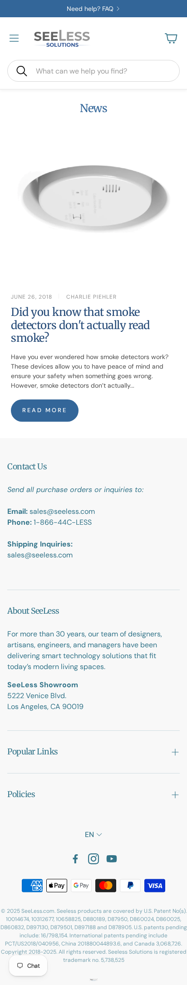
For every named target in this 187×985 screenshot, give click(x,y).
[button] (93, 70)
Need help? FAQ (90, 8)
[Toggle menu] (14, 38)
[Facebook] (75, 858)
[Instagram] (93, 858)
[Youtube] (111, 858)
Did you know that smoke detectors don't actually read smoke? (80, 325)
